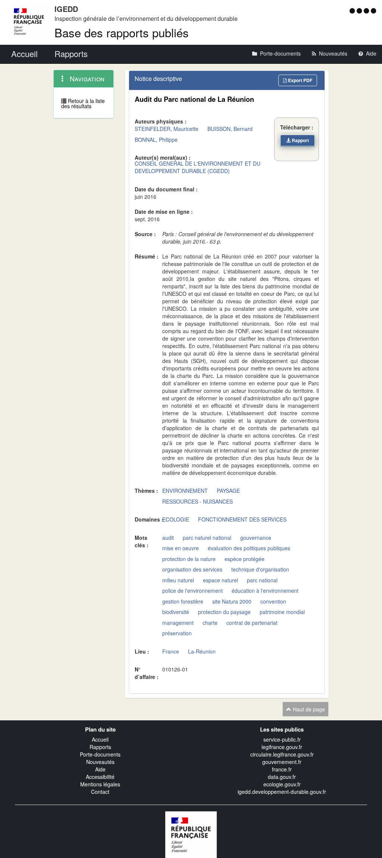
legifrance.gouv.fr (282, 747)
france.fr (282, 769)
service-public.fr (282, 739)
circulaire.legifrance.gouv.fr (282, 754)
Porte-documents (100, 754)
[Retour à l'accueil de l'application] (191, 834)
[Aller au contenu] (360, 10)
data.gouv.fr (282, 776)
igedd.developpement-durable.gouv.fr (282, 791)
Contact (100, 791)
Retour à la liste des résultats (83, 103)
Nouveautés (100, 761)
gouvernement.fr (281, 761)
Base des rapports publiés (121, 32)
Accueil (100, 739)
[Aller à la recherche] (367, 10)
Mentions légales (100, 784)
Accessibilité (100, 776)
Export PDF (299, 80)
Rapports (100, 747)
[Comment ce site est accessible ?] (353, 10)
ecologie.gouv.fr (282, 784)
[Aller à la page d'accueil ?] (373, 10)
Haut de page (308, 709)
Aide (100, 769)
